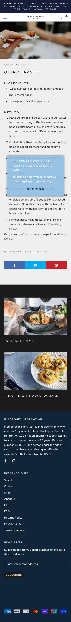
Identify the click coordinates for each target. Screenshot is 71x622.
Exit (41, 189)
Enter (30, 189)
